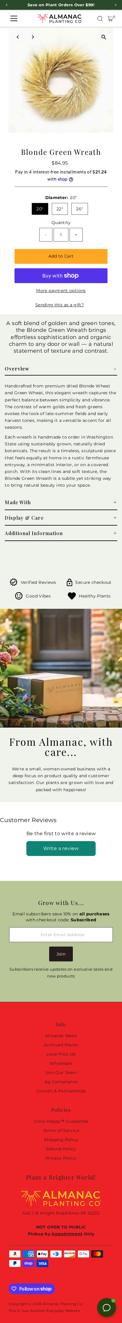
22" (60, 209)
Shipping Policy (61, 1139)
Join (61, 954)
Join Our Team (61, 1072)
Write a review (61, 848)
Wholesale (61, 1063)
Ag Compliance (61, 1081)
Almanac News (61, 1035)
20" (39, 209)
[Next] (32, 37)
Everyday (55, 1310)
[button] (61, 369)
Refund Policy (61, 1149)
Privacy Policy (61, 1158)
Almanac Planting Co (63, 1304)
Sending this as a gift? (59, 305)
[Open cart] (110, 18)
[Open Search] (100, 18)
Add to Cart (61, 256)
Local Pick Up (61, 1054)
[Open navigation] (14, 18)
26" (79, 209)
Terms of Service (61, 1130)
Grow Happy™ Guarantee (61, 1121)
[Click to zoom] (103, 37)
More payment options (61, 290)
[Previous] (18, 37)
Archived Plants (61, 1045)
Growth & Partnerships (61, 1091)
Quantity (61, 222)
